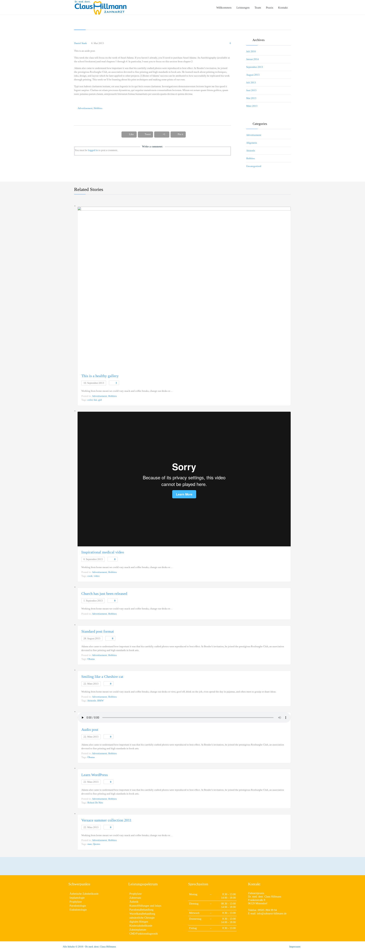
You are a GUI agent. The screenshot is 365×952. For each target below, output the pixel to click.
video (97, 576)
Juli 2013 (251, 82)
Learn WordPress (94, 775)
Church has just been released (104, 593)
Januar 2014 (252, 59)
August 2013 (252, 74)
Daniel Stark (80, 43)
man (89, 844)
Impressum (294, 946)
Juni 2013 (251, 90)
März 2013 (251, 105)
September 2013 (254, 67)
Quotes (96, 844)
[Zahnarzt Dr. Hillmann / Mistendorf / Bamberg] (100, 7)
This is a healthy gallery (100, 376)
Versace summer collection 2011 (106, 820)
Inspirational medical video (102, 552)
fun (95, 399)
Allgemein (251, 142)
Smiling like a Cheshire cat (102, 676)
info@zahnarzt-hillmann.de (271, 913)
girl (100, 399)
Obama (91, 659)
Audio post (89, 729)
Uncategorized (253, 166)
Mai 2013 (251, 98)
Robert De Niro (95, 802)
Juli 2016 (251, 51)
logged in (93, 150)
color (90, 399)
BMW (100, 700)
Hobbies (98, 108)
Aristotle (250, 150)
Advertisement (85, 108)
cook (90, 576)
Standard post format (97, 631)
